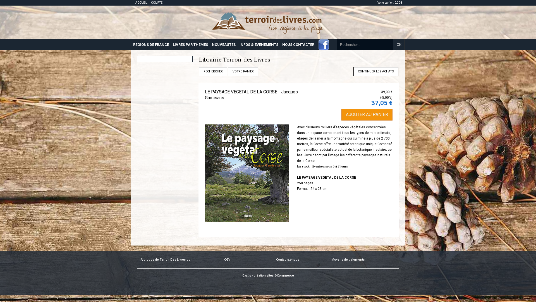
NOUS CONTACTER (298, 45)
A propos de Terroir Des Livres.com (167, 259)
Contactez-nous (287, 259)
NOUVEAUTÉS (224, 45)
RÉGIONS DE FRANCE (151, 45)
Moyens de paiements (348, 259)
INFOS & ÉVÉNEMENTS (259, 45)
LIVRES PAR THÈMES (190, 45)
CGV (227, 259)
